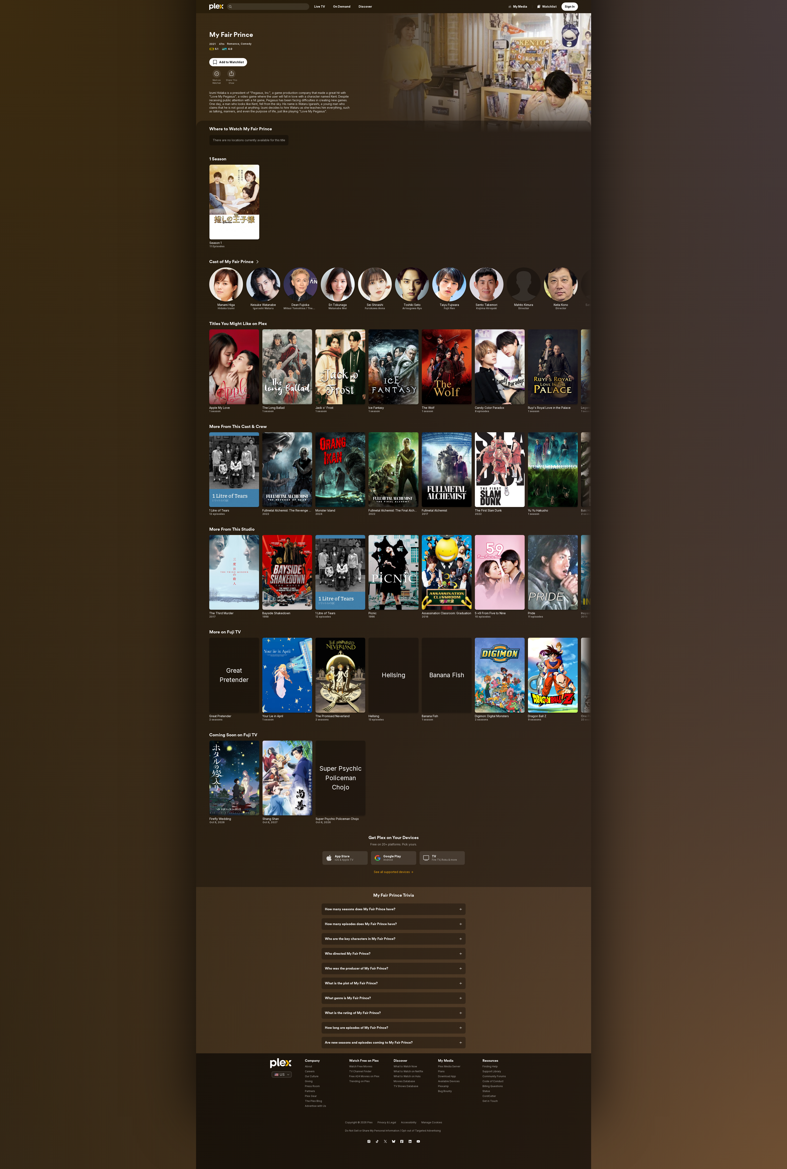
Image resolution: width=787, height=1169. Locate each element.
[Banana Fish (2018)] (447, 679)
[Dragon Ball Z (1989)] (553, 679)
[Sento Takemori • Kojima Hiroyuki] (486, 288)
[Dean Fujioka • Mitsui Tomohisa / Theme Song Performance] (300, 288)
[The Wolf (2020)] (447, 371)
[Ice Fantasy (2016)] (393, 371)
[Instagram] (369, 1141)
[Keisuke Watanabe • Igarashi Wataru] (263, 288)
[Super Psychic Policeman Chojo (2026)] (340, 782)
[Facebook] (402, 1141)
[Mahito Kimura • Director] (524, 288)
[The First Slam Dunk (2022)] (500, 474)
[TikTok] (377, 1141)
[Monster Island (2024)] (340, 474)
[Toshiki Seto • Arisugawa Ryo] (412, 288)
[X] (385, 1141)
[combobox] (271, 6)
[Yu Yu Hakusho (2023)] (553, 474)
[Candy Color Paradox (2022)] (500, 371)
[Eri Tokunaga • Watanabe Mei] (338, 288)
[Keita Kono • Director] (561, 288)
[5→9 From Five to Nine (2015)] (500, 576)
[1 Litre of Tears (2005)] (234, 474)
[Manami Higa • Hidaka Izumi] (226, 288)
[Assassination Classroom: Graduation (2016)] (447, 576)
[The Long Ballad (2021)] (287, 371)
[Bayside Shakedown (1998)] (287, 576)
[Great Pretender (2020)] (234, 679)
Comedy (246, 43)
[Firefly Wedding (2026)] (234, 782)
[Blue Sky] (393, 1141)
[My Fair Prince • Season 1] (234, 206)
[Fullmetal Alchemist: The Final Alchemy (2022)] (393, 474)
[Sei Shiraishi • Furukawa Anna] (375, 288)
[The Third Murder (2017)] (234, 576)
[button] (231, 77)
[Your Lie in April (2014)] (287, 679)
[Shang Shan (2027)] (287, 782)
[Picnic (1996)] (393, 576)
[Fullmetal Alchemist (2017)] (447, 474)
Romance (233, 43)
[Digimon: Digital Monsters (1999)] (500, 679)
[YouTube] (418, 1141)
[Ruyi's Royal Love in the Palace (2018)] (553, 371)
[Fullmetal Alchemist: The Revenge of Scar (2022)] (287, 474)
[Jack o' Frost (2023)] (340, 371)
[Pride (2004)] (553, 576)
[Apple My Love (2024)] (234, 371)
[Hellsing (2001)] (393, 679)
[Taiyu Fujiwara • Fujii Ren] (449, 288)
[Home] (216, 6)
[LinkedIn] (410, 1141)
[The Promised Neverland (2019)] (340, 679)
